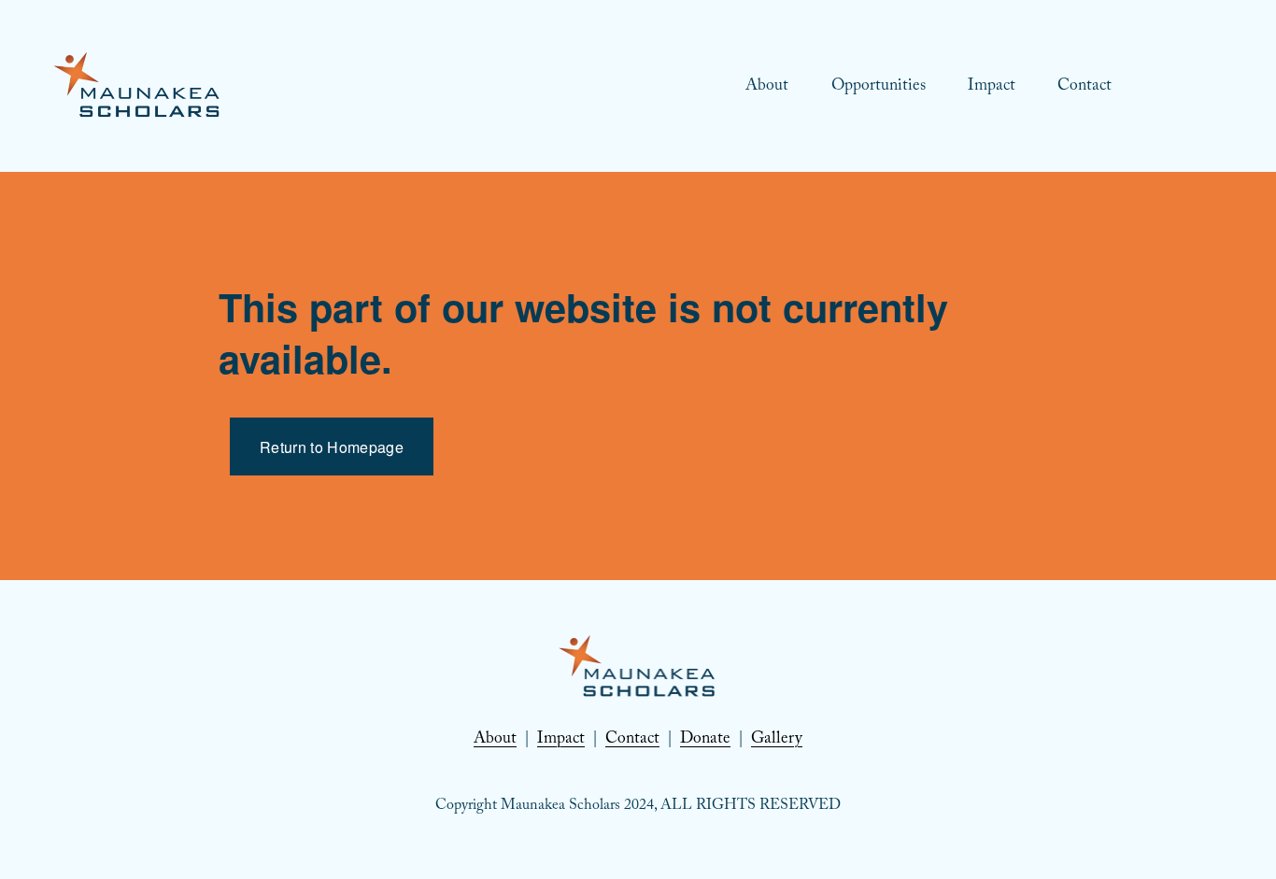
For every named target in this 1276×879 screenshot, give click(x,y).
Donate (705, 740)
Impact (991, 87)
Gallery (776, 740)
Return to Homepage (332, 447)
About (766, 87)
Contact (1084, 87)
